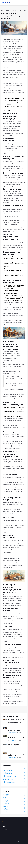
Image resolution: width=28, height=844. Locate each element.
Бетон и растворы (14, 769)
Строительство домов (10, 8)
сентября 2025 (14, 811)
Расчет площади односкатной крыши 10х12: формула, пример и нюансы (16, 737)
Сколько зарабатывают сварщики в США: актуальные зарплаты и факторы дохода (15, 729)
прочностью (9, 63)
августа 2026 (14, 794)
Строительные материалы (14, 782)
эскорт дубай (4, 830)
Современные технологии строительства (13, 106)
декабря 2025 (14, 806)
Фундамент (14, 772)
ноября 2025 (14, 808)
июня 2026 (14, 797)
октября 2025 (14, 809)
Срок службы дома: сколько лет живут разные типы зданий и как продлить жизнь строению (16, 721)
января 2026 (14, 805)
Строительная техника (14, 775)
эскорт (2, 834)
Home (2, 8)
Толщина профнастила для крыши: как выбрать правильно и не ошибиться (16, 746)
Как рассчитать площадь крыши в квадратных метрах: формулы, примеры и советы (16, 754)
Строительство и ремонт (14, 781)
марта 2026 (14, 801)
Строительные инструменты (14, 776)
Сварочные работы (14, 773)
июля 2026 (14, 795)
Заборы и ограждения (14, 779)
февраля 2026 (14, 803)
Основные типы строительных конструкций (14, 98)
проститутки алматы (5, 832)
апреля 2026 (14, 800)
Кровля (14, 778)
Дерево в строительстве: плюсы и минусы (13, 100)
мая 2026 (14, 798)
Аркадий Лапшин (12, 723)
